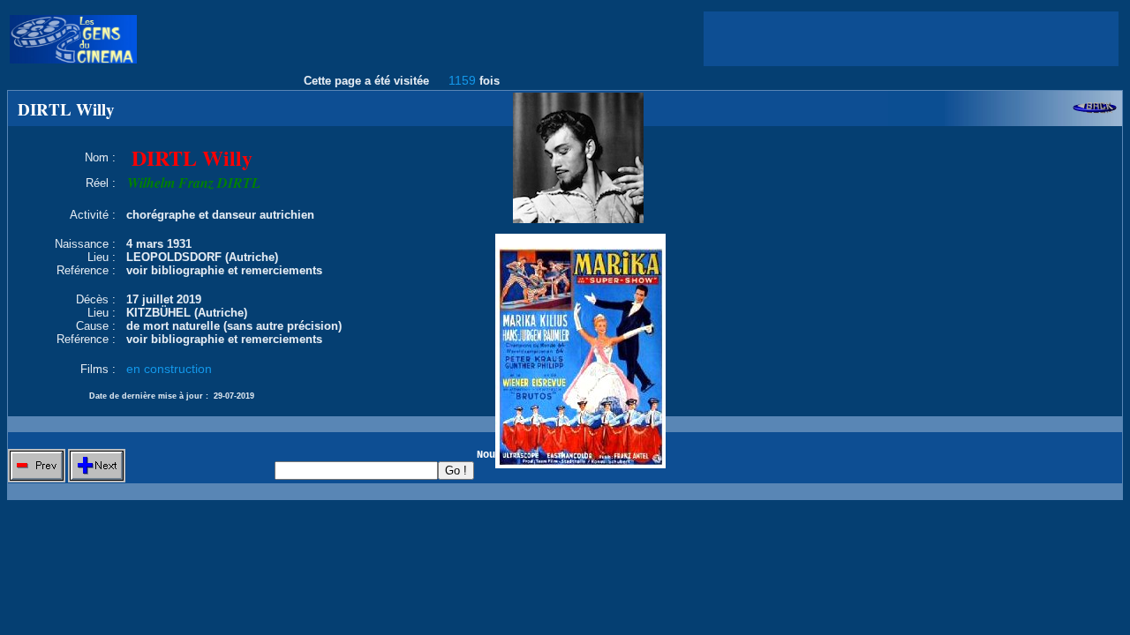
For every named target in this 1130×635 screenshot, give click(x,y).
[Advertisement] (911, 38)
